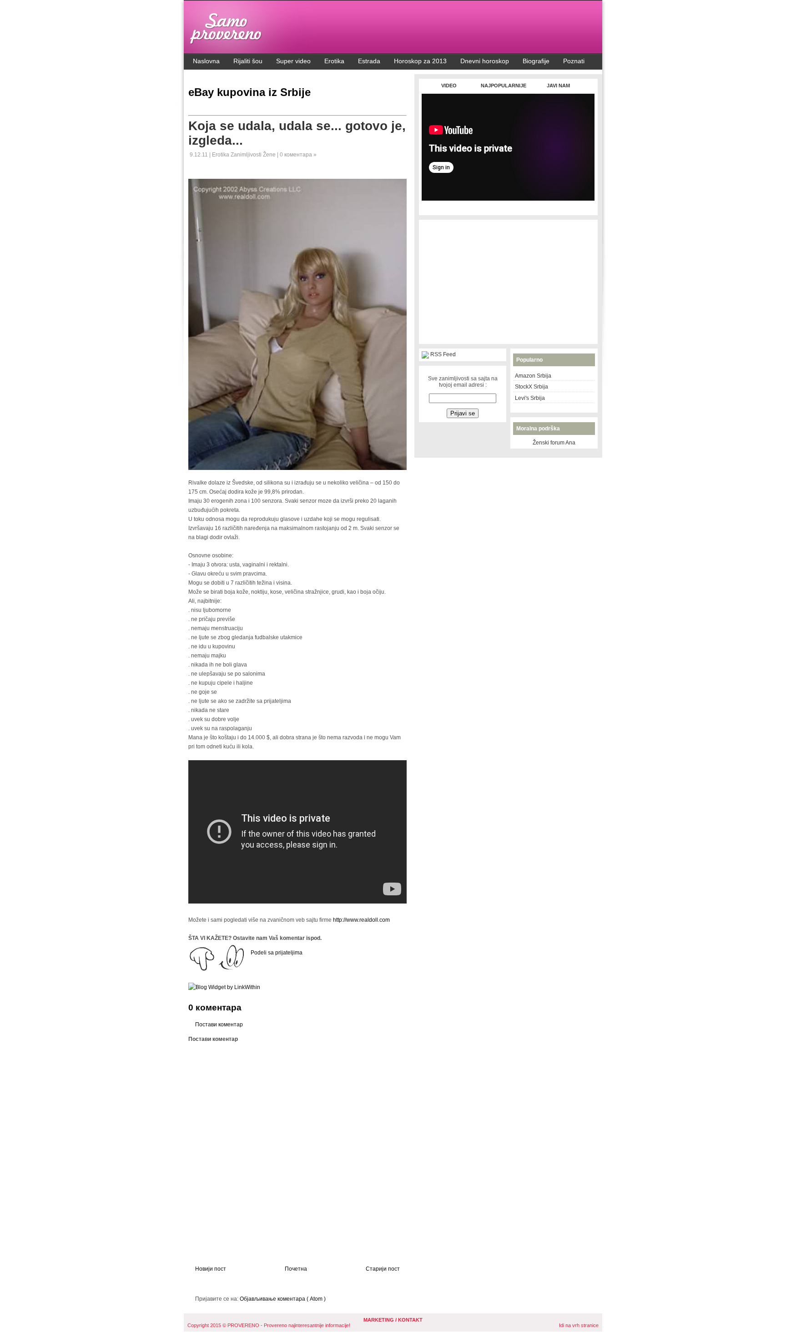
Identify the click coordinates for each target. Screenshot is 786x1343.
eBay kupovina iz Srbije (249, 92)
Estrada (369, 61)
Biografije (536, 61)
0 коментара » (298, 154)
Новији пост (210, 1269)
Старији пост (383, 1269)
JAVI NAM (558, 85)
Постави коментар (219, 1024)
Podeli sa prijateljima (276, 952)
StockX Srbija (531, 387)
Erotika (334, 61)
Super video (293, 61)
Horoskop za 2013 (420, 61)
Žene (270, 154)
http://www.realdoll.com (361, 920)
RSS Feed (443, 354)
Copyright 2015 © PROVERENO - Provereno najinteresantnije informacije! (268, 1325)
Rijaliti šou (247, 61)
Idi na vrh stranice (579, 1325)
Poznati (573, 61)
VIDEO (449, 85)
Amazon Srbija (533, 376)
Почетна (296, 1269)
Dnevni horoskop (484, 61)
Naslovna (206, 61)
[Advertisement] (508, 205)
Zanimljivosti (247, 154)
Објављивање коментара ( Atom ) (283, 1299)
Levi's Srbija (530, 398)
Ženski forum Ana (554, 442)
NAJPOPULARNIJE (503, 85)
